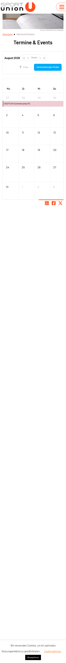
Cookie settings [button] (52, 651)
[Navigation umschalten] (62, 7)
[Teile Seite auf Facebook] (54, 203)
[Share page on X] (60, 203)
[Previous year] (24, 58)
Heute (34, 57)
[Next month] (40, 58)
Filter (25, 67)
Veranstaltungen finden (48, 67)
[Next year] (44, 58)
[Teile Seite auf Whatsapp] (47, 203)
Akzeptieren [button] (33, 657)
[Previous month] (28, 58)
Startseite (8, 34)
